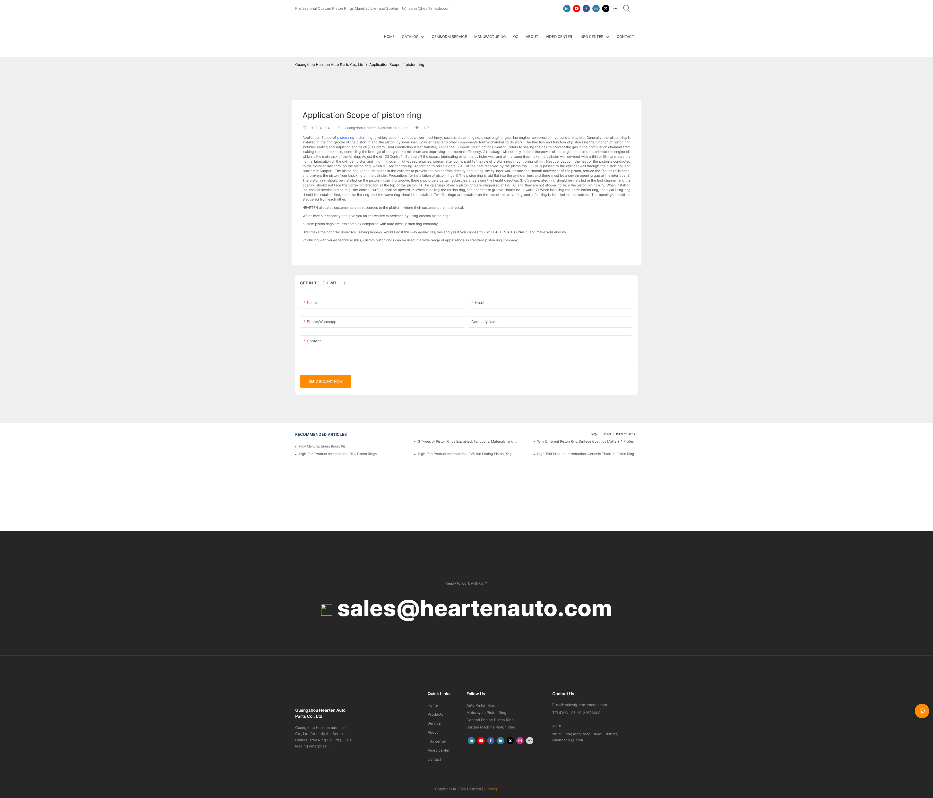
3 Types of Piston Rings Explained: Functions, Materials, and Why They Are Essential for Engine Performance (468, 441)
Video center (439, 750)
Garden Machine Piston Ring (490, 727)
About (433, 732)
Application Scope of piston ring (396, 64)
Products (435, 714)
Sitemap (491, 789)
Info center (437, 741)
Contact (434, 759)
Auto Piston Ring (480, 705)
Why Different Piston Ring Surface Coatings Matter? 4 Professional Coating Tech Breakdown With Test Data (587, 441)
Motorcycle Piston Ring (486, 712)
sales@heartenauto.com (472, 608)
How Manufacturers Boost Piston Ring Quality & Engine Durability (323, 446)
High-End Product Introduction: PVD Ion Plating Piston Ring (465, 454)
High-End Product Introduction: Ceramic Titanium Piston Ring (585, 454)
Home (433, 705)
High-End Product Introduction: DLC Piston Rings (338, 454)
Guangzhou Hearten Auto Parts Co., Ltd (329, 64)
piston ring (345, 137)
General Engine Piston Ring (490, 720)
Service (434, 723)
